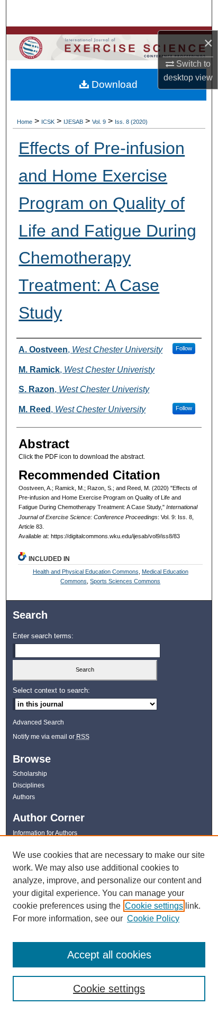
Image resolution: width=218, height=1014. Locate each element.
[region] (109, 924)
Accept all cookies (109, 955)
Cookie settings (154, 905)
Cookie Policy (153, 918)
